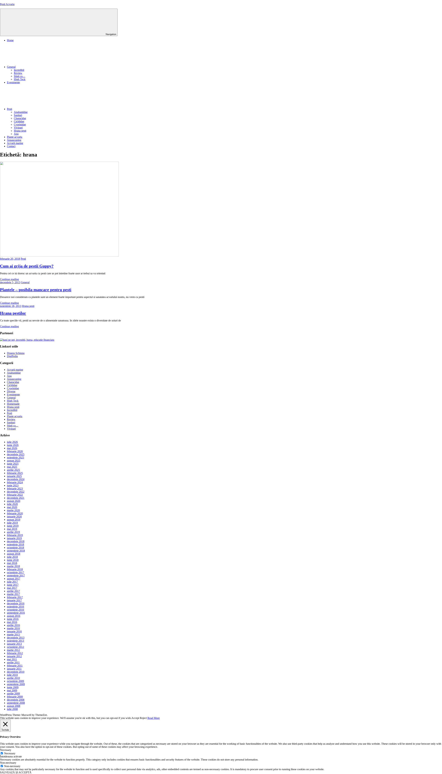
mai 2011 (12, 659)
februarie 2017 (15, 597)
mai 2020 (12, 507)
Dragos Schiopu (16, 353)
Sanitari (18, 115)
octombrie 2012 (15, 646)
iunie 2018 (12, 560)
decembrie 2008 (15, 699)
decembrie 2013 (15, 637)
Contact (11, 146)
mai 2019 (12, 528)
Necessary (9, 753)
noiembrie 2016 (15, 606)
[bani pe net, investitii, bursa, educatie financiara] (27, 339)
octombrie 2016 (15, 609)
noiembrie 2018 (15, 544)
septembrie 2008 (16, 702)
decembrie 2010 (15, 671)
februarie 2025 (15, 473)
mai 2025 (12, 466)
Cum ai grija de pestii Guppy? (27, 266)
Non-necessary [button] (8, 762)
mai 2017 (12, 587)
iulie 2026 (12, 441)
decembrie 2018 (15, 541)
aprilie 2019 (13, 532)
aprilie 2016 (13, 625)
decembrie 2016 (15, 603)
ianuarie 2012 (14, 656)
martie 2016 (13, 628)
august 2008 (13, 705)
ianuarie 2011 (14, 668)
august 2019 (13, 519)
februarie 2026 (15, 451)
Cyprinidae (20, 124)
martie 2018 (13, 566)
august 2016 (13, 615)
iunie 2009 (12, 687)
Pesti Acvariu (7, 4)
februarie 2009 (15, 696)
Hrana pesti (20, 130)
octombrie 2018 (15, 547)
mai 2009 (12, 690)
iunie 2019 (12, 525)
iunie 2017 (12, 584)
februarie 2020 (15, 513)
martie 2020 (13, 510)
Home (10, 40)
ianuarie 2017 (14, 600)
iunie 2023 (12, 485)
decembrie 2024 (15, 479)
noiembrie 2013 (15, 640)
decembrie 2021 (15, 497)
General (11, 66)
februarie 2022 (15, 494)
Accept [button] (135, 718)
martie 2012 (13, 650)
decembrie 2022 (15, 491)
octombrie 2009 (15, 681)
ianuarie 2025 (14, 476)
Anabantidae (21, 112)
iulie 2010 (12, 674)
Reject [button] (143, 718)
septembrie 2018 (16, 550)
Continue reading (9, 279)
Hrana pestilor (13, 313)
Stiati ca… (19, 76)
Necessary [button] (5, 749)
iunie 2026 (12, 445)
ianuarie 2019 (14, 538)
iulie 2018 (12, 556)
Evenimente (13, 82)
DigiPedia (12, 356)
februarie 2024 (15, 482)
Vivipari (18, 127)
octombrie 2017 (15, 572)
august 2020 (13, 500)
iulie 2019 (12, 522)
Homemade (13, 403)
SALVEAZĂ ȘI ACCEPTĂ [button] (15, 772)
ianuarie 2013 (14, 643)
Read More (153, 718)
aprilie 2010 (13, 678)
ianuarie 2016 (14, 631)
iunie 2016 (12, 619)
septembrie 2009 (16, 684)
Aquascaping (14, 140)
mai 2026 (12, 448)
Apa (16, 133)
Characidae (20, 118)
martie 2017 (13, 594)
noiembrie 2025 (15, 457)
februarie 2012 (15, 653)
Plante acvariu (14, 136)
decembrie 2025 (15, 454)
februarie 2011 (15, 665)
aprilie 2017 (13, 591)
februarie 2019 (15, 535)
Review (18, 73)
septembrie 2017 (16, 575)
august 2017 (13, 578)
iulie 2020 (12, 504)
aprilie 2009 (13, 693)
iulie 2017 (12, 581)
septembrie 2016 (16, 612)
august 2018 (13, 553)
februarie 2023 (15, 488)
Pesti (9, 108)
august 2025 (13, 460)
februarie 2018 (15, 569)
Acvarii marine (15, 143)
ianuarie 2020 (14, 516)
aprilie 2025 (13, 469)
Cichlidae (19, 121)
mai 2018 (12, 563)
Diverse (11, 391)
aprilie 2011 (13, 662)
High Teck (19, 79)
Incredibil (19, 69)
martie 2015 (13, 634)
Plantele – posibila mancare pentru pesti (35, 289)
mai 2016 (12, 622)
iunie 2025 (12, 463)
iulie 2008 (12, 709)
